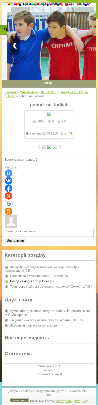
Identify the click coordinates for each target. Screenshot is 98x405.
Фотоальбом (29, 92)
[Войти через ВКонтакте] (8, 181)
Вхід (85, 401)
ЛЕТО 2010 (49, 92)
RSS (77, 401)
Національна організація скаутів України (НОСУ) (46, 320)
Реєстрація (64, 401)
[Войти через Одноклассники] (8, 211)
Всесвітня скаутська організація (34, 325)
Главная (11, 92)
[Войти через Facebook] (8, 188)
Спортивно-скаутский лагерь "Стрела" (37, 276)
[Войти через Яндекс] (8, 196)
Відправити (15, 240)
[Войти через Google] (9, 204)
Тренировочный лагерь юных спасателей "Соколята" (48, 286)
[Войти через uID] (8, 173)
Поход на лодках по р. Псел (30, 281)
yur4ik (68, 133)
